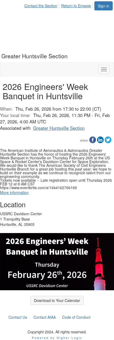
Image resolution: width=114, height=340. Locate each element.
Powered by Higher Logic (57, 337)
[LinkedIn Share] (100, 139)
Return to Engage (76, 5)
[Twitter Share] (108, 139)
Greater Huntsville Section (59, 128)
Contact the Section (40, 5)
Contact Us (17, 317)
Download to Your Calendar (57, 300)
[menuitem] (42, 4)
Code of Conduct (76, 317)
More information (14, 192)
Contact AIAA (44, 317)
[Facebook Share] (92, 139)
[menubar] (59, 4)
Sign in (103, 6)
